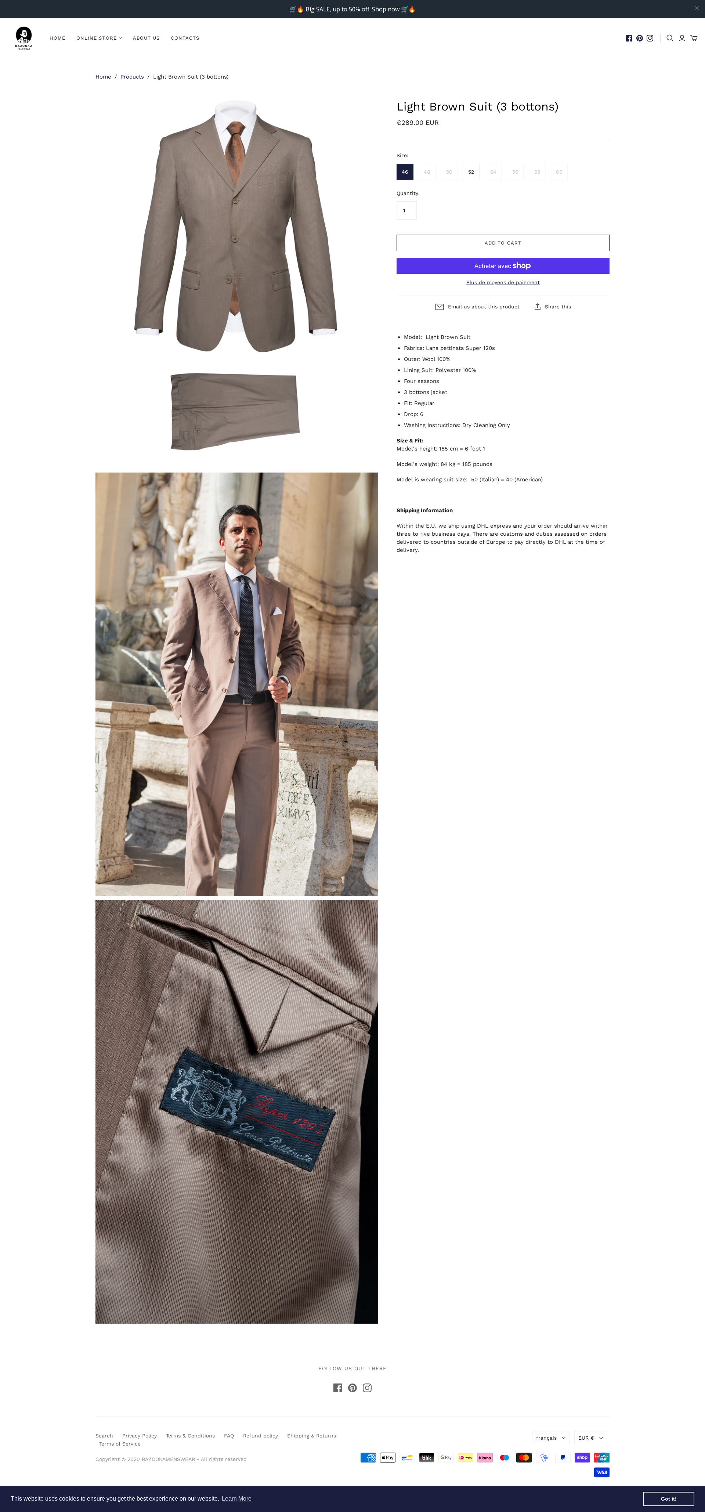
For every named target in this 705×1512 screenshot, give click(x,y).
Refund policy (260, 1436)
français (546, 1438)
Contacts (185, 38)
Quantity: (408, 193)
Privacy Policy (139, 1436)
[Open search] (670, 38)
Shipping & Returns (311, 1436)
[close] (697, 8)
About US (146, 38)
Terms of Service (120, 1444)
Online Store (96, 38)
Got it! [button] (669, 1499)
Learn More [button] (237, 1498)
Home (57, 38)
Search (104, 1436)
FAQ (229, 1436)
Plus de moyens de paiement (503, 282)
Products (132, 76)
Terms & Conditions (190, 1436)
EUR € (586, 1438)
